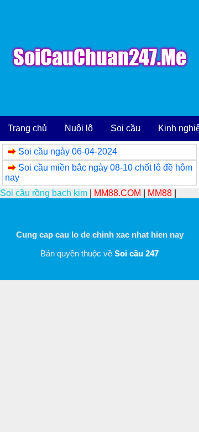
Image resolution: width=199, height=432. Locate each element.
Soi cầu (125, 128)
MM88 (160, 193)
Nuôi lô (79, 128)
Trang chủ (27, 128)
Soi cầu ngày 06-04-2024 (67, 151)
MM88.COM (117, 193)
